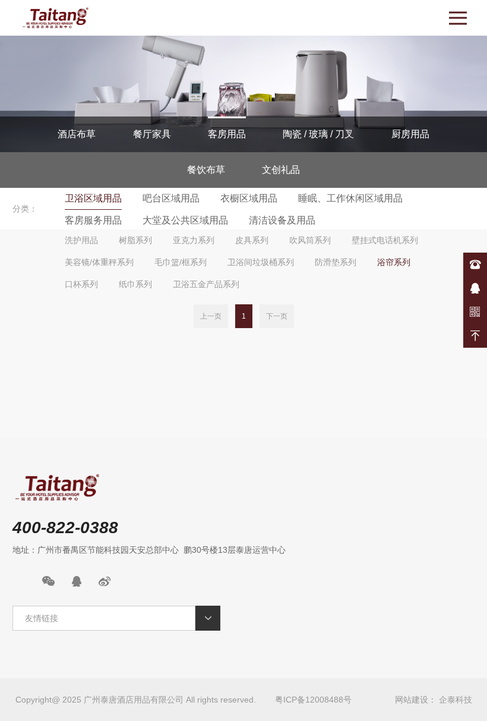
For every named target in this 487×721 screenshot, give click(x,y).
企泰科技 (455, 699)
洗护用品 (81, 240)
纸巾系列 (135, 284)
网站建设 (411, 699)
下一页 (276, 316)
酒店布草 (77, 134)
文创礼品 (281, 170)
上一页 (211, 316)
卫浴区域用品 (93, 198)
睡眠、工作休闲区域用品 (350, 198)
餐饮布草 (206, 170)
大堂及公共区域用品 (185, 220)
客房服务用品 (93, 220)
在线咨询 (475, 288)
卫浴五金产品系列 (206, 284)
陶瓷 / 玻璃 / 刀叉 (318, 134)
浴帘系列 (393, 262)
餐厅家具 (152, 134)
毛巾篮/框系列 (180, 262)
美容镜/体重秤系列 (99, 262)
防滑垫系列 (335, 262)
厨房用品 (410, 134)
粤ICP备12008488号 (313, 699)
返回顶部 (475, 336)
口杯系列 (81, 284)
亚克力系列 (193, 240)
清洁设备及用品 (282, 220)
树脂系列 (135, 240)
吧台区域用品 (171, 198)
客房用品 (227, 134)
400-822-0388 (475, 264)
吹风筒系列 (310, 240)
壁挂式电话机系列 (385, 240)
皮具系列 (251, 240)
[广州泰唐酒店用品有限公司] (55, 18)
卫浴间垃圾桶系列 (260, 262)
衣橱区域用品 (248, 198)
